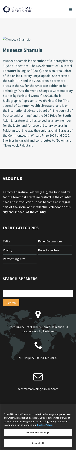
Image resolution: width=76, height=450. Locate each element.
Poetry (7, 250)
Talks (6, 241)
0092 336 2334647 (47, 358)
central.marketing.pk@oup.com (38, 389)
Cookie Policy (44, 425)
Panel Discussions (50, 241)
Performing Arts (14, 259)
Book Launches (48, 250)
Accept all (38, 443)
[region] (38, 427)
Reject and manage (37, 432)
